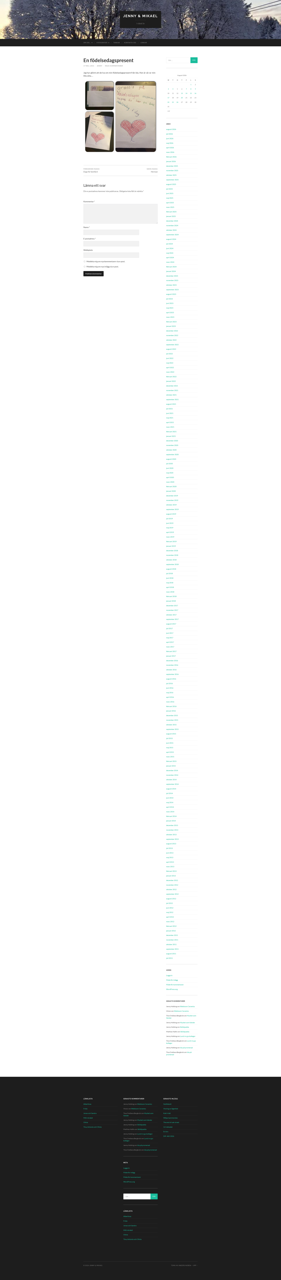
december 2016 (172, 660)
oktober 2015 (171, 725)
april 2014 (170, 807)
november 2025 (172, 170)
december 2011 (172, 935)
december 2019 (172, 496)
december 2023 (172, 276)
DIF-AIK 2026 (168, 1136)
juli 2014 (169, 793)
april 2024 (170, 257)
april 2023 (170, 312)
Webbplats (88, 250)
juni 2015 (169, 743)
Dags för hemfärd (91, 170)
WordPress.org (172, 989)
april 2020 (170, 477)
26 (177, 102)
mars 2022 (170, 372)
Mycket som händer (187, 1022)
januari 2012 (171, 931)
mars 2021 (170, 427)
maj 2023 (169, 308)
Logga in (169, 975)
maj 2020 (169, 473)
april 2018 (170, 587)
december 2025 (172, 166)
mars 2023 (170, 317)
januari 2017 (171, 656)
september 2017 (172, 619)
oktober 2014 (171, 779)
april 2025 (170, 202)
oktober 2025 (171, 175)
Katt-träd (167, 1113)
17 (168, 98)
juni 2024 (169, 248)
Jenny (99, 66)
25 (173, 102)
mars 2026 (170, 152)
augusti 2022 (171, 349)
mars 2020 (170, 482)
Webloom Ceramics (187, 1006)
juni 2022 (169, 358)
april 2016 (170, 697)
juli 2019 (169, 518)
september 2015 (172, 729)
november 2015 (172, 720)
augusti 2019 (171, 514)
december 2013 (172, 825)
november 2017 (172, 610)
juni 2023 (169, 303)
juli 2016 (169, 683)
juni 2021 (169, 413)
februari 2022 (171, 376)
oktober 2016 (171, 670)
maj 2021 (169, 418)
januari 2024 (171, 271)
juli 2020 (169, 463)
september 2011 (172, 949)
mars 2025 (170, 207)
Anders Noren (185, 1265)
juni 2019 (169, 523)
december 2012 (172, 880)
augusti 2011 (171, 954)
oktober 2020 (171, 450)
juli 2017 (169, 628)
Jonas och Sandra (89, 1113)
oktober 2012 (171, 889)
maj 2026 (169, 143)
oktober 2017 (171, 615)
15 (191, 93)
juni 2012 (169, 908)
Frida (85, 1109)
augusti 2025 (171, 184)
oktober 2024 (171, 230)
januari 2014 (171, 821)
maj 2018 (169, 583)
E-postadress (89, 238)
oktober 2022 (171, 340)
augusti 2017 (171, 624)
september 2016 (172, 674)
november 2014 (172, 775)
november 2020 (172, 445)
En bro (165, 1131)
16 (195, 93)
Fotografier (102, 42)
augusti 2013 (171, 844)
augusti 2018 (171, 569)
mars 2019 (170, 537)
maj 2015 (169, 747)
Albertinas (87, 1104)
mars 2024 (170, 262)
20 (182, 98)
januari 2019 (171, 546)
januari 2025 (171, 216)
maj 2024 (169, 253)
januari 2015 (171, 766)
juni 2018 (169, 578)
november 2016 (172, 665)
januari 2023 (171, 326)
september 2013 (172, 839)
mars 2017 (170, 647)
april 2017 (170, 642)
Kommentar (89, 201)
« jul (168, 111)
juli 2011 (169, 958)
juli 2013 (169, 848)
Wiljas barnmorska (170, 1118)
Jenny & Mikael (140, 16)
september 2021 (172, 399)
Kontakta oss (130, 42)
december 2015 (172, 715)
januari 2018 (171, 601)
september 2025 (172, 180)
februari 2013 (171, 871)
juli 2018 (169, 573)
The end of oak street (171, 1122)
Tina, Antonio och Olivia (92, 1127)
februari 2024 (171, 267)
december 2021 (172, 386)
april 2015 (170, 752)
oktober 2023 (171, 285)
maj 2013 (169, 857)
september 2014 (172, 784)
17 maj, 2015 (88, 66)
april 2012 (170, 917)
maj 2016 (169, 692)
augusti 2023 (171, 294)
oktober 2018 (171, 560)
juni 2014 (169, 798)
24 (168, 102)
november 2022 (172, 335)
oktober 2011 (171, 944)
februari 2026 (171, 157)
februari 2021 (171, 431)
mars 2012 (170, 921)
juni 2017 (169, 633)
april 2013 (170, 862)
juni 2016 (169, 688)
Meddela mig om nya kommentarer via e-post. (105, 261)
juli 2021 (169, 409)
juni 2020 (169, 468)
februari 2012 (171, 926)
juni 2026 (169, 138)
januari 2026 (171, 161)
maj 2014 (169, 802)
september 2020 (172, 454)
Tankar (116, 42)
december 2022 (172, 331)
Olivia (85, 1122)
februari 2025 (171, 212)
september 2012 (172, 894)
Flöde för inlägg (172, 980)
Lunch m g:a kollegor (187, 1036)
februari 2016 (171, 706)
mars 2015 (170, 757)
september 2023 (172, 289)
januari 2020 (171, 491)
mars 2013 (170, 866)
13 (182, 93)
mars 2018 (170, 592)
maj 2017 (169, 638)
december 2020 (172, 441)
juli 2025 (169, 189)
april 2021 (170, 422)
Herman (152, 170)
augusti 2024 (171, 239)
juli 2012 (169, 903)
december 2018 (172, 550)
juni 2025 (169, 193)
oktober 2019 (171, 505)
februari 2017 (171, 651)
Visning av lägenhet (170, 1109)
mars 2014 (170, 812)
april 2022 (170, 367)
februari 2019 (171, 541)
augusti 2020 (171, 459)
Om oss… (87, 42)
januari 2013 (171, 876)
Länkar (143, 42)
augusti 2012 (171, 899)
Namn (86, 227)
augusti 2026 (171, 129)
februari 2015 (171, 761)
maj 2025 (169, 198)
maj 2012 (169, 912)
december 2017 (172, 605)
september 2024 (172, 234)
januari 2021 (171, 436)
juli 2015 (169, 738)
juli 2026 (169, 134)
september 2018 (172, 564)
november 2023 (172, 280)
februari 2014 (171, 816)
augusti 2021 (171, 404)
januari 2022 (171, 381)
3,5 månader (168, 1127)
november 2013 (172, 830)
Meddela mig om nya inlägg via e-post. (102, 266)
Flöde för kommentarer (175, 985)
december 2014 (172, 770)
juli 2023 (169, 299)
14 (186, 93)
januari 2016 (171, 711)
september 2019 (172, 509)
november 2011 (172, 940)
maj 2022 (169, 363)
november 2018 (172, 555)
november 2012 (172, 885)
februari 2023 (171, 322)
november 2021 (172, 390)
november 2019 (172, 500)
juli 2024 (169, 244)
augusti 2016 (171, 679)
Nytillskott (167, 1104)
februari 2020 (171, 486)
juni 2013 (169, 853)
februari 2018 (171, 596)
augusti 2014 (171, 789)
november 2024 (172, 225)
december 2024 (172, 221)
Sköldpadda (184, 1027)
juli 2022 (169, 354)
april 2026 (170, 147)
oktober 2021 (171, 395)
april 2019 (170, 532)
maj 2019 (169, 528)
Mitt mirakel (88, 1118)
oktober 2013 (171, 834)
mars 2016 (170, 702)
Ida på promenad (186, 1048)
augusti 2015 (171, 734)
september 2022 (172, 344)
